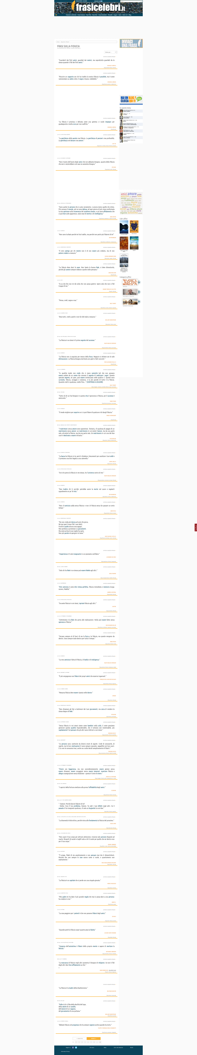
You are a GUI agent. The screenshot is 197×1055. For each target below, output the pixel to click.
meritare (110, 946)
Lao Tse (114, 143)
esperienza (63, 554)
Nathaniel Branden (111, 951)
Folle (61, 1004)
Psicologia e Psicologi (66, 469)
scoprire (76, 412)
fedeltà (111, 577)
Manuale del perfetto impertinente (69, 425)
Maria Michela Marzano (128, 110)
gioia (105, 778)
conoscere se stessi (108, 480)
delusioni (128, 198)
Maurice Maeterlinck (127, 123)
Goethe (114, 606)
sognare (114, 307)
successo (91, 340)
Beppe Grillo (112, 461)
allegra (61, 773)
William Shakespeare (110, 320)
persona (111, 897)
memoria (106, 587)
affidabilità (93, 787)
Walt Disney (113, 303)
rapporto (71, 77)
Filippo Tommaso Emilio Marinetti (107, 1028)
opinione (66, 211)
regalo (86, 897)
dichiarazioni (63, 359)
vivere (99, 773)
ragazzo (72, 1009)
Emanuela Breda (112, 82)
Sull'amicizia (63, 783)
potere (61, 253)
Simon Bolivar (112, 272)
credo (78, 373)
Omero (114, 695)
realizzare (99, 375)
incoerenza (77, 211)
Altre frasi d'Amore (65, 134)
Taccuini (62, 392)
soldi (111, 456)
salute (64, 1007)
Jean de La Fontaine (111, 776)
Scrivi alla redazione (118, 1047)
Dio (62, 280)
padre (64, 897)
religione (101, 963)
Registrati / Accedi (81, 1)
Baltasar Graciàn (111, 991)
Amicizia (63, 230)
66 (100, 1042)
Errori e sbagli (64, 1021)
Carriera (63, 369)
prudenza (125, 207)
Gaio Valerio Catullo (110, 536)
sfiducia (133, 209)
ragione (92, 1025)
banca (63, 456)
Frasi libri (94, 15)
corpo (106, 846)
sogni (106, 375)
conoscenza (103, 753)
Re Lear (62, 1000)
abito (71, 79)
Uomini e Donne (64, 688)
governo (129, 207)
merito (88, 214)
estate (123, 198)
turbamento (113, 242)
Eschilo (114, 916)
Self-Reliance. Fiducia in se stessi (68, 336)
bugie (108, 258)
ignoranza (109, 403)
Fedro (124, 113)
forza (91, 357)
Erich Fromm (112, 573)
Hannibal (65, 959)
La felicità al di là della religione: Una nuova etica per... (73, 816)
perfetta (85, 587)
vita (86, 396)
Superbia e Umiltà (65, 721)
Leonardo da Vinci (111, 557)
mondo (70, 209)
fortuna (114, 794)
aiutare (108, 169)
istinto (122, 202)
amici (75, 60)
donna (73, 522)
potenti (76, 913)
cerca (103, 709)
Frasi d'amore (81, 15)
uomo (75, 375)
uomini (68, 270)
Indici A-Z (125, 15)
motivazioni (76, 746)
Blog (130, 15)
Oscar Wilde (113, 438)
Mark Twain (113, 401)
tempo (114, 513)
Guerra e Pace (64, 313)
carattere (87, 211)
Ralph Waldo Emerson (110, 343)
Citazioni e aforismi (71, 15)
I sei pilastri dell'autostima (67, 942)
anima (108, 643)
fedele (88, 570)
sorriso (109, 496)
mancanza (64, 963)
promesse (107, 538)
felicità (61, 948)
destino (110, 864)
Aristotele (113, 511)
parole (75, 138)
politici (140, 200)
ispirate (81, 603)
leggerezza (72, 769)
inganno (114, 683)
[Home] (98, 7)
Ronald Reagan (126, 133)
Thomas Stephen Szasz (128, 140)
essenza (62, 946)
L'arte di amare (64, 566)
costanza (99, 386)
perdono (109, 84)
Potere (62, 909)
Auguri (115, 15)
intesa (80, 587)
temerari (97, 771)
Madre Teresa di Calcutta (109, 289)
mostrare (104, 771)
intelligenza (98, 214)
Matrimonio (63, 583)
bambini (90, 726)
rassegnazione (110, 778)
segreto (83, 340)
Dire (60, 587)
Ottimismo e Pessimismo (66, 616)
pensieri (100, 138)
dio (111, 291)
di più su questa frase (109, 56)
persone (72, 207)
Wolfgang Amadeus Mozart (109, 862)
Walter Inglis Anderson (128, 120)
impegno (108, 122)
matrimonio (63, 431)
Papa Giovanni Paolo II (110, 362)
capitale (72, 880)
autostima (106, 347)
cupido (66, 526)
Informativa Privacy (65, 1051)
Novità (131, 1047)
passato (61, 808)
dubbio (134, 211)
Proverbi (110, 15)
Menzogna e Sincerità (66, 247)
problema (77, 806)
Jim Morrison (112, 237)
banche (110, 463)
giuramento (65, 1011)
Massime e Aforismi (65, 672)
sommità (95, 373)
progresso (75, 1025)
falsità (92, 930)
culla (99, 726)
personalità (113, 846)
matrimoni (64, 429)
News (105, 1047)
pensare (114, 145)
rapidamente (63, 730)
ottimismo (105, 627)
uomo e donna (113, 538)
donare (72, 140)
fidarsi (77, 676)
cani (128, 209)
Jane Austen (113, 216)
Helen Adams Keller (111, 625)
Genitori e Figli (64, 893)
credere (65, 253)
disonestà (110, 828)
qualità (73, 728)
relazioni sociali (112, 218)
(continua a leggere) (95, 382)
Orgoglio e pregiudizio (66, 203)
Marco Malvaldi (111, 883)
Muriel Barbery (112, 844)
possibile (103, 77)
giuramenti (82, 529)
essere (94, 251)
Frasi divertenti (102, 15)
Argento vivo (64, 876)
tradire (65, 489)
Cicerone (113, 790)
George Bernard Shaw (110, 256)
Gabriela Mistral (111, 592)
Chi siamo (92, 1047)
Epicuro (114, 167)
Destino (63, 851)
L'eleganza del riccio (65, 833)
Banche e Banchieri (65, 452)
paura (130, 196)
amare (109, 324)
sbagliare (114, 1032)
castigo (67, 251)
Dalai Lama (113, 823)
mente (78, 251)
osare (107, 307)
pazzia (114, 1015)
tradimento (113, 84)
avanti (93, 1038)
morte (96, 489)
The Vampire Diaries (67, 800)
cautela (107, 67)
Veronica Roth (112, 751)
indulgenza (95, 660)
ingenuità (114, 995)
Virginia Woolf (112, 733)
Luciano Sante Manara (110, 933)
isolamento (106, 218)
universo (91, 473)
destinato (67, 435)
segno (82, 79)
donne (89, 693)
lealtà (86, 660)
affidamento (107, 211)
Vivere (61, 769)
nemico (114, 67)
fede (97, 267)
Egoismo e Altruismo (65, 158)
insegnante (77, 554)
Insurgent (63, 740)
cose (81, 857)
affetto (103, 846)
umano (92, 211)
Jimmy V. (114, 902)
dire (75, 587)
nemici (89, 60)
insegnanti (113, 561)
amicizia (67, 506)
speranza (62, 622)
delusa (84, 209)
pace (78, 267)
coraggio (95, 386)
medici (128, 211)
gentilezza (64, 138)
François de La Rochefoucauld (108, 679)
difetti (100, 806)
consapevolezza (106, 577)
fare (64, 214)
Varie (120, 15)
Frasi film (88, 15)
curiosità (62, 380)
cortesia (103, 145)
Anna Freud (113, 641)
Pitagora (113, 714)
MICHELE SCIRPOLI (111, 65)
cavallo (73, 1007)
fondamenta (93, 820)
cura (74, 124)
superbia (114, 734)
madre (71, 988)
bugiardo (92, 808)
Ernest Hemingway (111, 415)
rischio (114, 887)
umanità (138, 211)
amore (81, 140)
